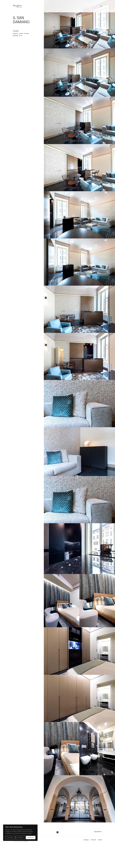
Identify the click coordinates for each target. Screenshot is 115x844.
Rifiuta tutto (20, 837)
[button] (101, 6)
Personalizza (10, 837)
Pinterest (26, 33)
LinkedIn (21, 33)
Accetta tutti (31, 837)
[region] (20, 833)
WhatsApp (15, 35)
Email (20, 35)
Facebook (15, 33)
